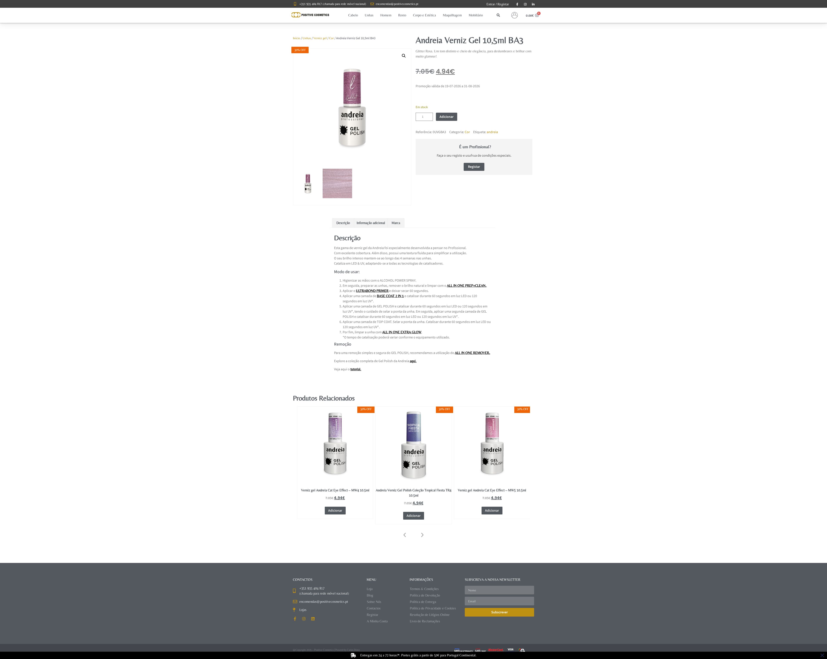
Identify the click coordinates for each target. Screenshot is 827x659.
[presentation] (405, 535)
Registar (503, 4)
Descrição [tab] (343, 223)
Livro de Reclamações (425, 621)
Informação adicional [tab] (371, 223)
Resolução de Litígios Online (430, 615)
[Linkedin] (313, 619)
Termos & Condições (424, 589)
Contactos (374, 608)
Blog (370, 595)
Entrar (491, 4)
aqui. (413, 361)
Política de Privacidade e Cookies (433, 608)
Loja (370, 589)
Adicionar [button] (335, 515)
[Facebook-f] (295, 619)
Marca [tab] (396, 223)
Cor (331, 38)
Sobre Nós (374, 602)
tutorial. (355, 369)
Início (296, 38)
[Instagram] (304, 619)
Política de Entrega (423, 602)
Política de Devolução (425, 595)
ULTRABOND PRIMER (372, 291)
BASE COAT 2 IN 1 (390, 296)
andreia (492, 132)
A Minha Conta (377, 621)
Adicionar (447, 116)
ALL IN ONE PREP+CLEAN (466, 286)
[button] (353, 15)
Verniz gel (320, 38)
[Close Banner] (822, 655)
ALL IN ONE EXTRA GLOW (401, 332)
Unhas (307, 38)
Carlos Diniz (353, 649)
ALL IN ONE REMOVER (472, 353)
